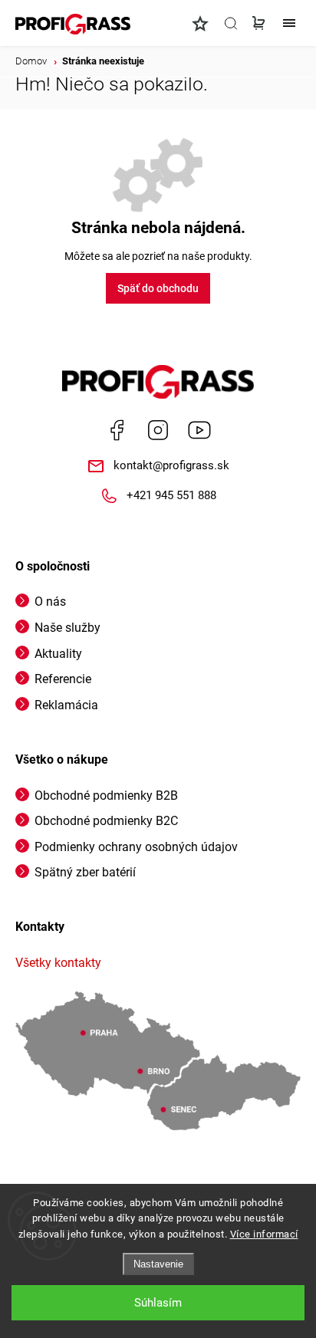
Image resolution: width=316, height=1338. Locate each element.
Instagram (158, 430)
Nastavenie (158, 1264)
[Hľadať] (230, 23)
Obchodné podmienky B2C (106, 821)
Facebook (116, 430)
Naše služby (67, 627)
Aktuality (58, 653)
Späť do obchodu (158, 288)
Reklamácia (66, 705)
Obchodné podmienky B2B (106, 795)
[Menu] (289, 23)
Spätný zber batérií (85, 872)
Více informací (264, 1234)
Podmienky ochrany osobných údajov (136, 847)
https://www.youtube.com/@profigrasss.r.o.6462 (199, 430)
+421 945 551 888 (171, 495)
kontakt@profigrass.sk (171, 465)
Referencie (63, 679)
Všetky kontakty (58, 962)
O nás (50, 601)
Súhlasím (158, 1303)
